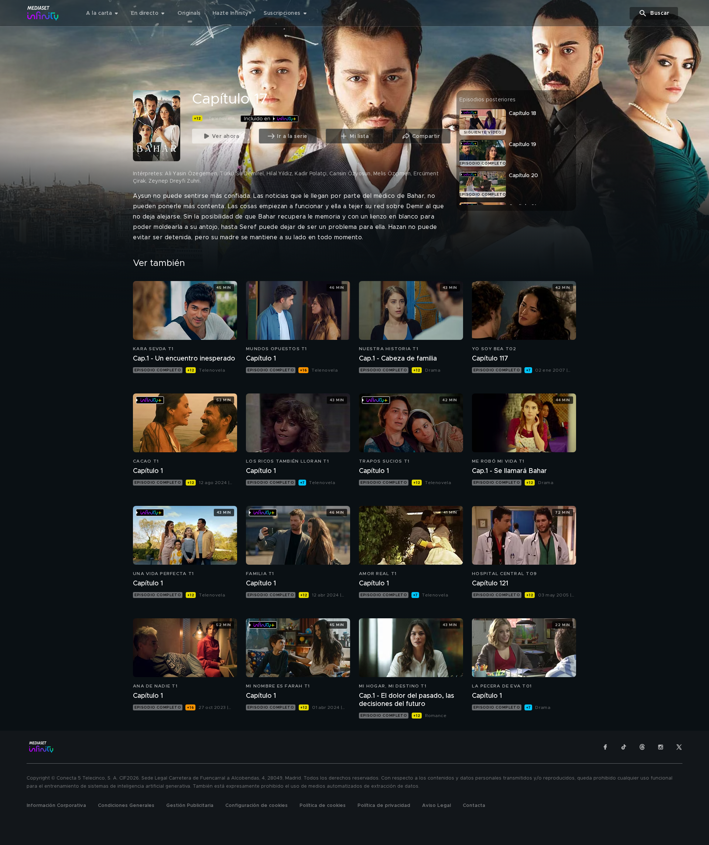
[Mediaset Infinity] (43, 13)
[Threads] (642, 747)
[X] (679, 747)
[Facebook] (605, 747)
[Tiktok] (623, 747)
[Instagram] (660, 747)
